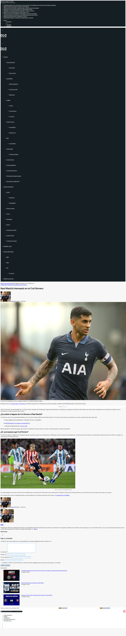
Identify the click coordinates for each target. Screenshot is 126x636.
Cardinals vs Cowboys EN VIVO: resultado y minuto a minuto (19, 10)
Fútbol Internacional (9, 285)
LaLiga (8, 192)
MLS (7, 138)
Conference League (11, 241)
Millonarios (12, 95)
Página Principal (5, 283)
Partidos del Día (8, 279)
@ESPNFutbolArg (9, 423)
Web (2, 560)
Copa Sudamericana (11, 170)
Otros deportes (8, 251)
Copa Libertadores (11, 165)
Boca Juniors (12, 73)
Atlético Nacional (13, 84)
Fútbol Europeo (8, 187)
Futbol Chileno (10, 159)
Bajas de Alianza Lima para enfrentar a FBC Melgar (16, 6)
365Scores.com (65, 406)
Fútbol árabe (9, 149)
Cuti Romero (22, 403)
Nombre (3, 554)
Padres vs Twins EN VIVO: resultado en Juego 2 (15, 16)
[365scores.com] (4, 37)
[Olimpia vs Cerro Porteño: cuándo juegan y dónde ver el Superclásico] (12, 605)
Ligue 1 (8, 214)
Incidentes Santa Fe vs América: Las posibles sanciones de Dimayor (21, 15)
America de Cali (13, 89)
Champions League (11, 230)
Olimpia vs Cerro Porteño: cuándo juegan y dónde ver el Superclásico (21, 8)
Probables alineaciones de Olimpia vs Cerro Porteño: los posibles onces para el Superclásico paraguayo (30, 5)
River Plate (12, 68)
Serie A (8, 224)
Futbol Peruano (10, 122)
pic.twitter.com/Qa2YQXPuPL (22, 423)
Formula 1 (11, 273)
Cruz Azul (11, 116)
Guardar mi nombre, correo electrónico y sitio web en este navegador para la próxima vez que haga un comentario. (31, 562)
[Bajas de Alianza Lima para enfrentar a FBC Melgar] (12, 592)
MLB (7, 262)
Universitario (12, 127)
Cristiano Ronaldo (13, 154)
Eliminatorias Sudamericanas (13, 176)
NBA (7, 257)
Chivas (11, 105)
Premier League (10, 208)
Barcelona (12, 197)
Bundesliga (9, 219)
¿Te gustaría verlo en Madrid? (62, 495)
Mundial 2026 (8, 246)
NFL (7, 268)
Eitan (12, 301)
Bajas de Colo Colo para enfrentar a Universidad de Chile (18, 9)
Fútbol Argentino (10, 62)
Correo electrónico (6, 557)
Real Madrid (12, 203)
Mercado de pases (22, 285)
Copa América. (15, 403)
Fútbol (6, 57)
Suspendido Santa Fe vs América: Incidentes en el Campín (18, 17)
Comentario (4, 552)
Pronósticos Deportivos (9, 619)
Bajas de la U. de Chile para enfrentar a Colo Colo (16, 12)
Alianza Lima (12, 132)
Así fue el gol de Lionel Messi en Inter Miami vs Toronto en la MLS (20, 13)
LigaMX (8, 100)
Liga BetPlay (9, 78)
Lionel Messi (12, 143)
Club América (12, 111)
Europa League (10, 235)
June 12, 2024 (23, 426)
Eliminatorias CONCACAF (12, 181)
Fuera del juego (7, 620)
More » (36, 529)
